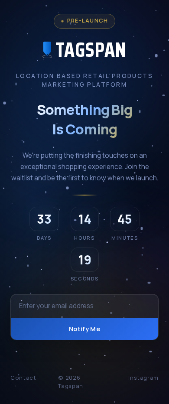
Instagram (143, 377)
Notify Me (84, 329)
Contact (23, 377)
